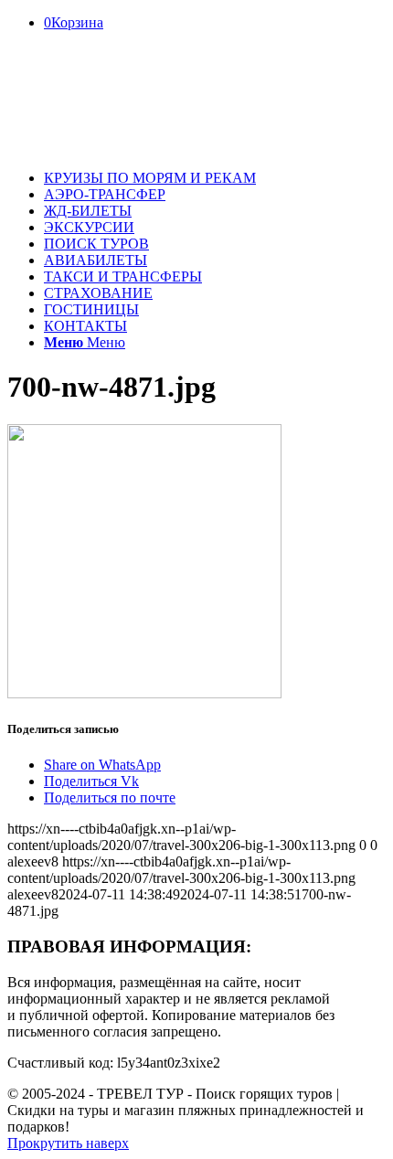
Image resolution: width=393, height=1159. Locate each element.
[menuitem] (215, 178)
